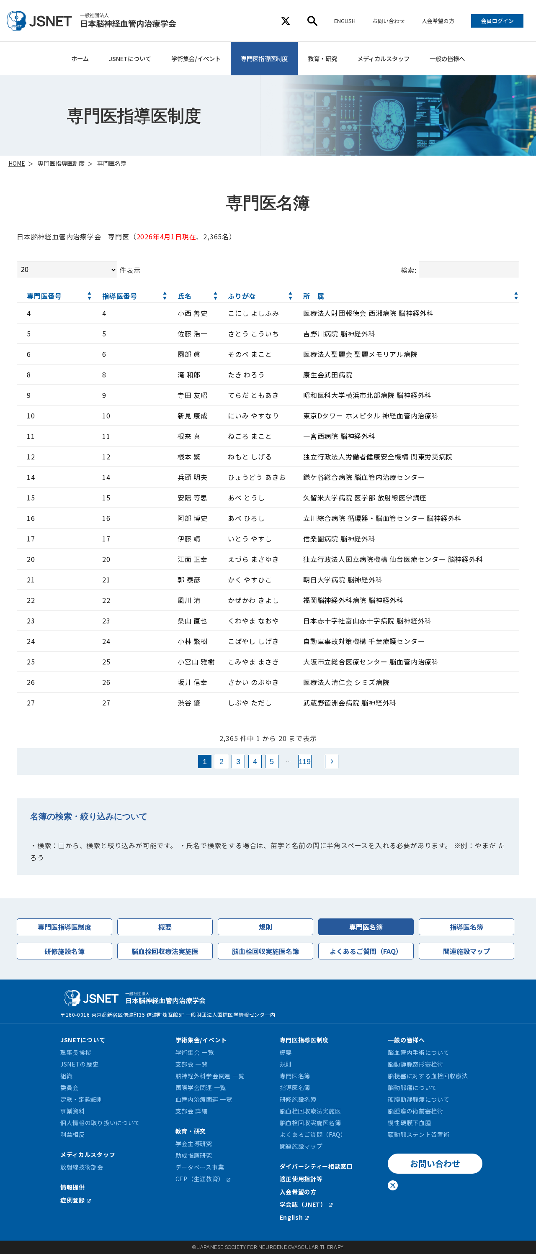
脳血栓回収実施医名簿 (265, 951)
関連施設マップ (466, 951)
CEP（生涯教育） (199, 1179)
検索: (409, 270)
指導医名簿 (466, 927)
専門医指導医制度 (264, 58)
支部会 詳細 (191, 1111)
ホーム (80, 58)
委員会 (69, 1087)
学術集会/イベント (196, 58)
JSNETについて (130, 58)
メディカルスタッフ (383, 58)
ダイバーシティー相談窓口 (316, 1166)
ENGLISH (345, 21)
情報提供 (72, 1187)
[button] (90, 296)
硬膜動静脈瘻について (418, 1099)
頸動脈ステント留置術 (418, 1134)
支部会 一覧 (191, 1064)
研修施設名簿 (64, 951)
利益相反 (72, 1134)
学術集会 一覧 (194, 1052)
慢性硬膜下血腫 (409, 1122)
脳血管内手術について (418, 1052)
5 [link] (272, 761)
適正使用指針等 (301, 1179)
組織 (66, 1076)
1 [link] (205, 761)
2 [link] (221, 761)
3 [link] (238, 761)
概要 (165, 927)
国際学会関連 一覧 (200, 1087)
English (291, 1217)
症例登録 (72, 1200)
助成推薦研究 (193, 1155)
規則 (265, 927)
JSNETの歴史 (79, 1064)
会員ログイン (497, 21)
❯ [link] (331, 761)
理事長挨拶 (75, 1052)
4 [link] (255, 761)
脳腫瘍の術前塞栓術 (415, 1111)
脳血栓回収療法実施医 (164, 951)
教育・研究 (322, 58)
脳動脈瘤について (412, 1087)
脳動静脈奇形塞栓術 (415, 1064)
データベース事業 (199, 1167)
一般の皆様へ (447, 58)
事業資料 (72, 1111)
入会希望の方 (438, 21)
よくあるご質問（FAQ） (366, 951)
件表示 (129, 270)
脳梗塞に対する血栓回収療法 (428, 1076)
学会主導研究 (193, 1143)
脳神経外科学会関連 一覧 (210, 1076)
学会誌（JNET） (303, 1204)
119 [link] (305, 761)
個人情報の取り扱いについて (100, 1122)
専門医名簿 (366, 927)
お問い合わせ (388, 21)
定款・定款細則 (81, 1099)
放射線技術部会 (81, 1167)
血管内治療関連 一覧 (203, 1099)
